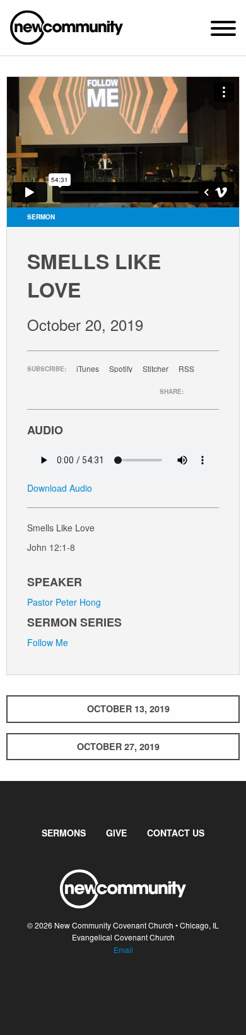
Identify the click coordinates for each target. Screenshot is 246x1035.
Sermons (64, 832)
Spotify (120, 369)
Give (116, 832)
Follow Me (47, 642)
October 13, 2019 (128, 708)
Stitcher (155, 369)
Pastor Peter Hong (64, 602)
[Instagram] (133, 988)
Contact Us (175, 832)
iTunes (87, 369)
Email (123, 949)
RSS (186, 369)
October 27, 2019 (118, 746)
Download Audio (59, 488)
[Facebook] (113, 988)
